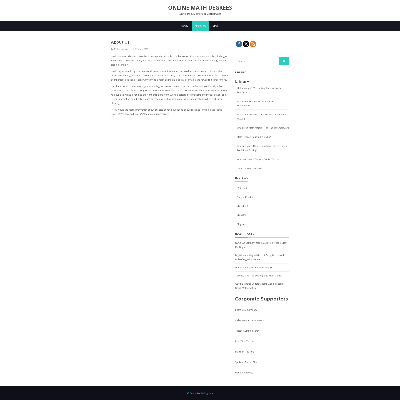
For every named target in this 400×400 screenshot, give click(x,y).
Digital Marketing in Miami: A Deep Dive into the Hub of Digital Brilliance (260, 257)
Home (184, 25)
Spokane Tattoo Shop (246, 362)
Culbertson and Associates (249, 320)
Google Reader (245, 197)
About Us (200, 25)
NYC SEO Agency (244, 372)
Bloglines (241, 224)
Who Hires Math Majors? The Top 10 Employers (263, 127)
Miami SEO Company (246, 309)
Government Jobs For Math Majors (253, 267)
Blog (216, 25)
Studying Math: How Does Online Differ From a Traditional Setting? (262, 148)
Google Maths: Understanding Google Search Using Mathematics (259, 285)
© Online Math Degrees (200, 393)
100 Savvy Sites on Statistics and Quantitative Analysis (261, 116)
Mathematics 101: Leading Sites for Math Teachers (259, 90)
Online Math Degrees (200, 8)
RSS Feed (242, 187)
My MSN (241, 215)
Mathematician (121, 48)
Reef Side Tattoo (244, 341)
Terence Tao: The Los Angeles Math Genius (258, 275)
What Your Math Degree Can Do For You (258, 159)
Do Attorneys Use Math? (250, 168)
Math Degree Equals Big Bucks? (254, 136)
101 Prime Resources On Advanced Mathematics (256, 103)
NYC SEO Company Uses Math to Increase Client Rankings (261, 244)
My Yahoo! (242, 206)
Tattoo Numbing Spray (247, 330)
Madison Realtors (244, 351)
